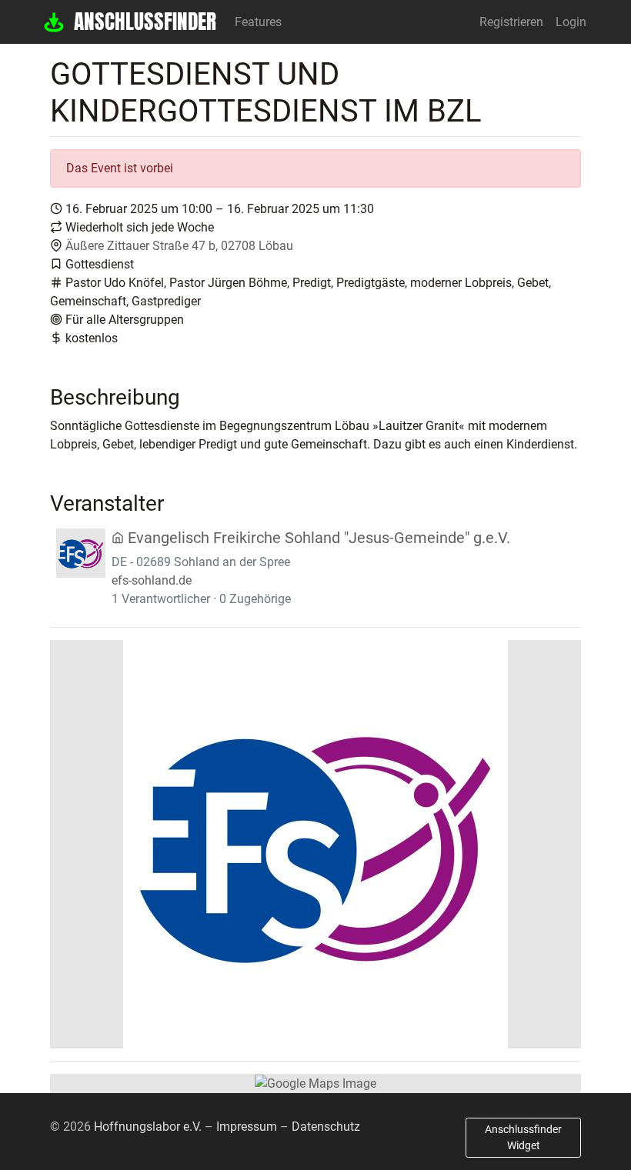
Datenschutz (326, 1126)
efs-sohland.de (152, 580)
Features (258, 22)
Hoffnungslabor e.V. (148, 1126)
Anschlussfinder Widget (523, 1137)
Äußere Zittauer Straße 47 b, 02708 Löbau (179, 245)
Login (571, 22)
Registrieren (511, 22)
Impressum (246, 1126)
